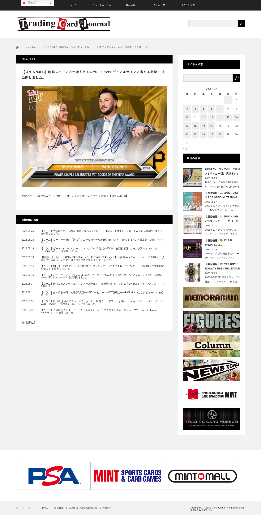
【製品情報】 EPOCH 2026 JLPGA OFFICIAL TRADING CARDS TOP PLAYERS (221, 195)
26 (203, 134)
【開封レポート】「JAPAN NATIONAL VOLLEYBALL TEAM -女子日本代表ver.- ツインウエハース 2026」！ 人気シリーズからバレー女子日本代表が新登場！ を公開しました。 (103, 258)
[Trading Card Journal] (64, 24)
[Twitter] (17, 508)
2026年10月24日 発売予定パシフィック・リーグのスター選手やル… (222, 234)
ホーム (73, 5)
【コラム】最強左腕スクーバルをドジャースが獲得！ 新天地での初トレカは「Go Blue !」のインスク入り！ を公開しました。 (103, 284)
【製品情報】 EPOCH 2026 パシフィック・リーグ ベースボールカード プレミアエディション (221, 219)
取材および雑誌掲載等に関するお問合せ (90, 508)
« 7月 (186, 148)
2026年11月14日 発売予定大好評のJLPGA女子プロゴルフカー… (222, 208)
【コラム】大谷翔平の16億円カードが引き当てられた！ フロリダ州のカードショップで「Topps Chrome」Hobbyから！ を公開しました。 (100, 311)
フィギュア (159, 5)
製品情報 (130, 5)
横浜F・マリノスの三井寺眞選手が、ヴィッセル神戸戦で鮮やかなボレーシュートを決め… (222, 186)
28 (220, 134)
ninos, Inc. (207, 510)
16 (236, 117)
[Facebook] (23, 508)
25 (195, 134)
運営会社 (58, 508)
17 (187, 126)
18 (195, 126)
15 (228, 117)
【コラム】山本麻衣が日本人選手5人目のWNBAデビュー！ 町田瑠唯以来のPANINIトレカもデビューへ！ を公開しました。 (102, 293)
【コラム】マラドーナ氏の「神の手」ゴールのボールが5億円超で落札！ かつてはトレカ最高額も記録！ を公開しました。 (102, 240)
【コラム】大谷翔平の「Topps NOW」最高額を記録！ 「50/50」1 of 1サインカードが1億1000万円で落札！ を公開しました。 (102, 232)
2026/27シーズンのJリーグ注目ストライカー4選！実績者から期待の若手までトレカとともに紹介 (222, 172)
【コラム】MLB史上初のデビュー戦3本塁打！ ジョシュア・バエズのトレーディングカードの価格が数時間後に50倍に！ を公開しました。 (103, 267)
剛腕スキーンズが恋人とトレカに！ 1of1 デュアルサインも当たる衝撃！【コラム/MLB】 (75, 195)
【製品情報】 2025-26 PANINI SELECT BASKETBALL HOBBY (218, 243)
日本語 (31, 2)
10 (187, 117)
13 (211, 117)
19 (203, 126)
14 (220, 117)
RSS (29, 508)
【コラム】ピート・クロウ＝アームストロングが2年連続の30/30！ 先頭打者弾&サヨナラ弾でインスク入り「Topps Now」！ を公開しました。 (100, 249)
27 (211, 134)
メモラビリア (188, 5)
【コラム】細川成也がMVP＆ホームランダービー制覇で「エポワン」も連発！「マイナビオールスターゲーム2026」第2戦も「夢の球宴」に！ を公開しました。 (102, 302)
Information (30, 47)
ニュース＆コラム (102, 5)
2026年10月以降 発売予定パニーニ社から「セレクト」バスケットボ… (222, 258)
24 (187, 134)
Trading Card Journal (214, 507)
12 (203, 117)
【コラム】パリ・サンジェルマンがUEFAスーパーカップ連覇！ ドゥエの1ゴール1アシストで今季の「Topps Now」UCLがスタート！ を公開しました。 (101, 276)
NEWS (30, 322)
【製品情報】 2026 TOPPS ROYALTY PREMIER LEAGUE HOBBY (222, 267)
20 (211, 126)
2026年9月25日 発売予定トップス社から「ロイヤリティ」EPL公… (222, 279)
